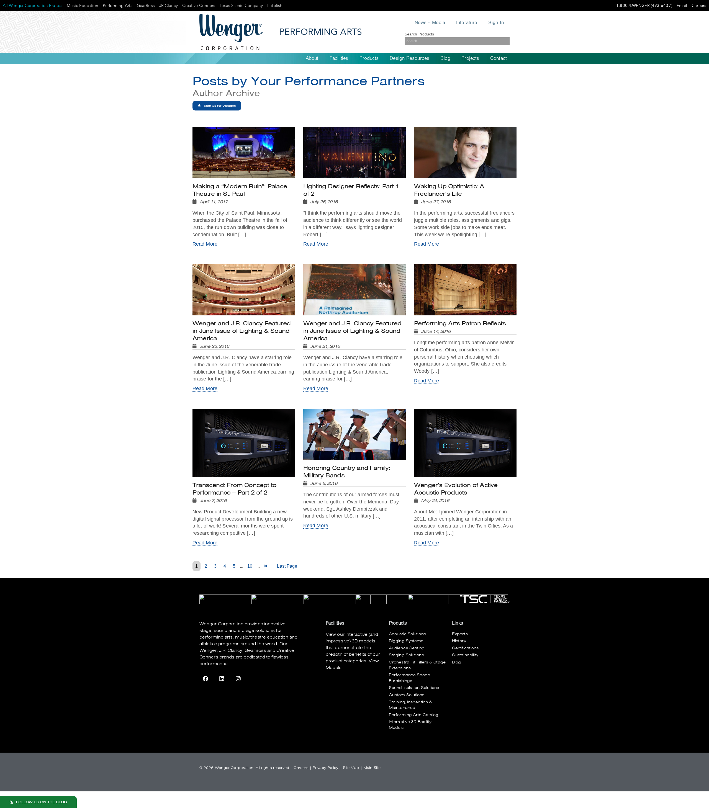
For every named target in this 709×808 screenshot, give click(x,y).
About (312, 58)
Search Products (419, 34)
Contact (498, 58)
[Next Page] (267, 566)
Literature (466, 22)
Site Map (351, 767)
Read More (204, 244)
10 (249, 566)
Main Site (372, 767)
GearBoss (255, 650)
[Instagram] (238, 679)
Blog (445, 58)
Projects (470, 58)
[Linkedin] (222, 679)
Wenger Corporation (221, 624)
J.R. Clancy (230, 650)
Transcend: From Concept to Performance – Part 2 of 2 (234, 492)
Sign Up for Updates (219, 105)
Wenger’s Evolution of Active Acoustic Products (456, 492)
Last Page (287, 566)
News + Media (430, 22)
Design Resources (409, 58)
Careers (301, 767)
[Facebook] (205, 679)
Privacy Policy (325, 767)
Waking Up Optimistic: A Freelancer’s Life (449, 193)
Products (369, 58)
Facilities (339, 58)
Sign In (496, 22)
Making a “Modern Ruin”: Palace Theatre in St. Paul (239, 193)
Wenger (208, 650)
